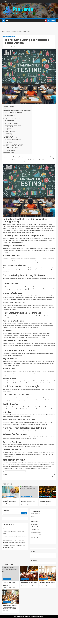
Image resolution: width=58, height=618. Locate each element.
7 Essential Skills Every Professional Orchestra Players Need (9, 584)
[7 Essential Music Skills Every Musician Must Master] (29, 573)
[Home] (3, 20)
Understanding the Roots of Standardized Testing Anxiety (17, 110)
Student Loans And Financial (37, 534)
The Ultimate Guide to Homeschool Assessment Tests (28, 501)
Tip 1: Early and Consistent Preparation (13, 112)
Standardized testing (21, 471)
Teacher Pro (33, 540)
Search (6, 510)
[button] (6, 20)
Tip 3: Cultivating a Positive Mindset (12, 125)
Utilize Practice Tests (11, 115)
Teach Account (34, 537)
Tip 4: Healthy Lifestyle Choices (11, 131)
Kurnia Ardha (7, 46)
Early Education (34, 524)
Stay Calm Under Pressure (12, 123)
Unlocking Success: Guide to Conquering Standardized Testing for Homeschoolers (10, 501)
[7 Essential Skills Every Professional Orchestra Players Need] (10, 573)
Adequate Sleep (10, 136)
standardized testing (9, 152)
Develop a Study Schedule (12, 114)
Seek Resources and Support (13, 117)
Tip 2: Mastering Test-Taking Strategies (13, 118)
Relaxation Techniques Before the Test (15, 144)
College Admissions (35, 513)
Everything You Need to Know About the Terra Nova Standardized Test (47, 501)
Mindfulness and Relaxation (12, 129)
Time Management (10, 120)
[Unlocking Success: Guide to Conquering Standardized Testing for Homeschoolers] (10, 492)
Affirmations (9, 128)
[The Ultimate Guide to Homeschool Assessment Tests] (29, 492)
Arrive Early (9, 142)
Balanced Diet (9, 134)
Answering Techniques (11, 122)
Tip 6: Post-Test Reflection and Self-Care (13, 145)
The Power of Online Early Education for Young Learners (14, 476)
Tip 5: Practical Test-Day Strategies (12, 137)
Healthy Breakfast (10, 141)
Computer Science (35, 519)
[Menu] (6, 20)
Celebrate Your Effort (11, 149)
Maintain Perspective (11, 150)
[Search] (43, 20)
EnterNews (34, 616)
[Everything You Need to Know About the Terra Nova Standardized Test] (47, 492)
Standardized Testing (9, 36)
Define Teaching (34, 521)
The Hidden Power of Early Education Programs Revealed (43, 476)
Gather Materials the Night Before (14, 139)
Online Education (35, 526)
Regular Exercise (10, 133)
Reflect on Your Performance (12, 147)
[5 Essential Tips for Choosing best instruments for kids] (47, 573)
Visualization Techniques (12, 126)
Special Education (35, 529)
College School (34, 516)
